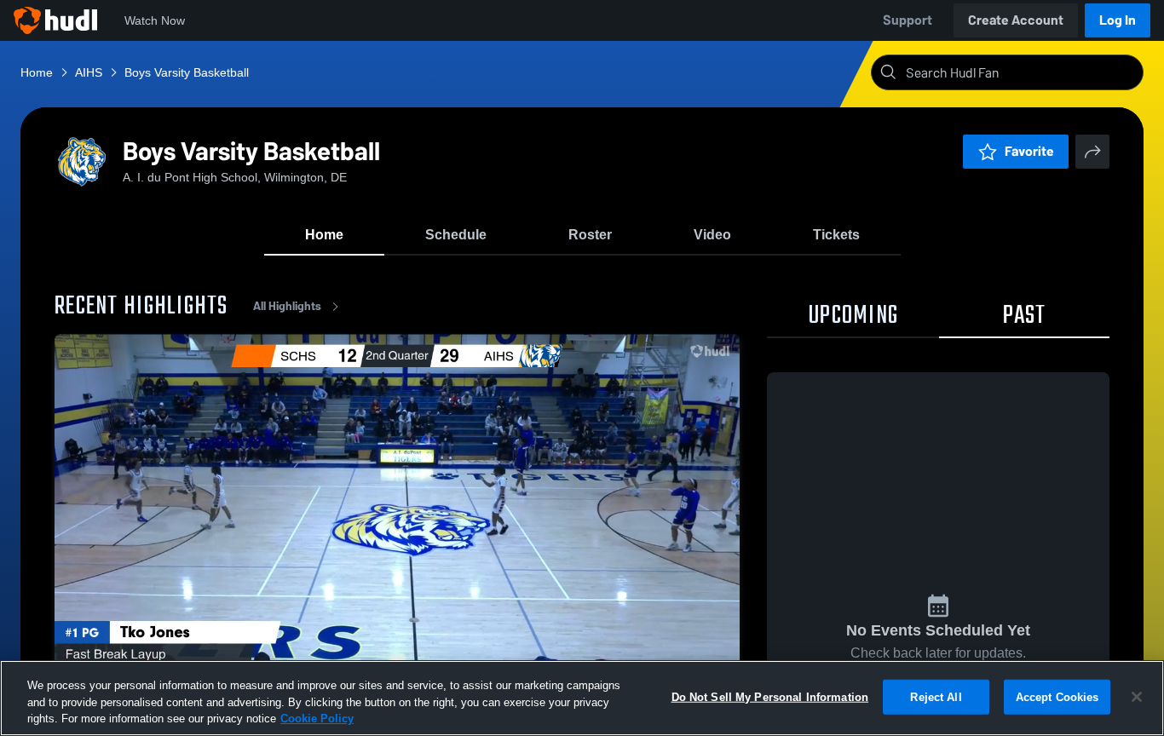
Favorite (1029, 151)
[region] (582, 698)
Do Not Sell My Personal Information (770, 696)
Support (907, 20)
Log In (1117, 20)
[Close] (1136, 697)
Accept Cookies (1057, 696)
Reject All (935, 696)
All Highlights (287, 306)
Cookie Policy (317, 718)
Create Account (1015, 20)
